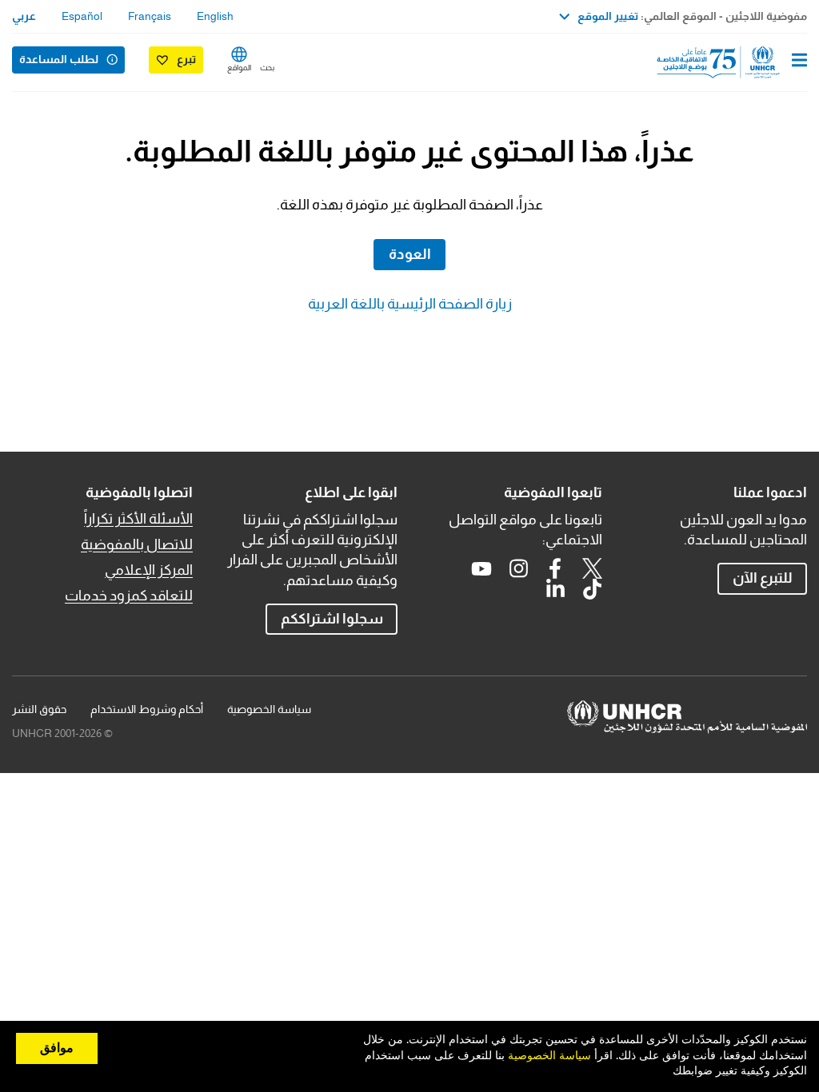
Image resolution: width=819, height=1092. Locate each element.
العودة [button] (410, 254)
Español (82, 16)
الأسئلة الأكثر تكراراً (138, 519)
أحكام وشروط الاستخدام (146, 709)
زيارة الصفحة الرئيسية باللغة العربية (410, 304)
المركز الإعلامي (149, 570)
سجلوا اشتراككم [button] (332, 619)
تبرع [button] (186, 59)
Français (149, 16)
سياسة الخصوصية (269, 709)
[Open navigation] (799, 61)
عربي (24, 16)
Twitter (591, 568)
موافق (57, 1048)
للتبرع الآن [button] (763, 578)
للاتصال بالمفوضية (137, 544)
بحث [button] (267, 67)
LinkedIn (555, 589)
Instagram (518, 568)
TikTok (591, 589)
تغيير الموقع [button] (607, 16)
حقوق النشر (39, 709)
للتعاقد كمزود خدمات (129, 596)
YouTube (481, 568)
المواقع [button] (239, 67)
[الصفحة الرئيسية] (725, 62)
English (215, 16)
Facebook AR (555, 568)
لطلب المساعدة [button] (58, 59)
